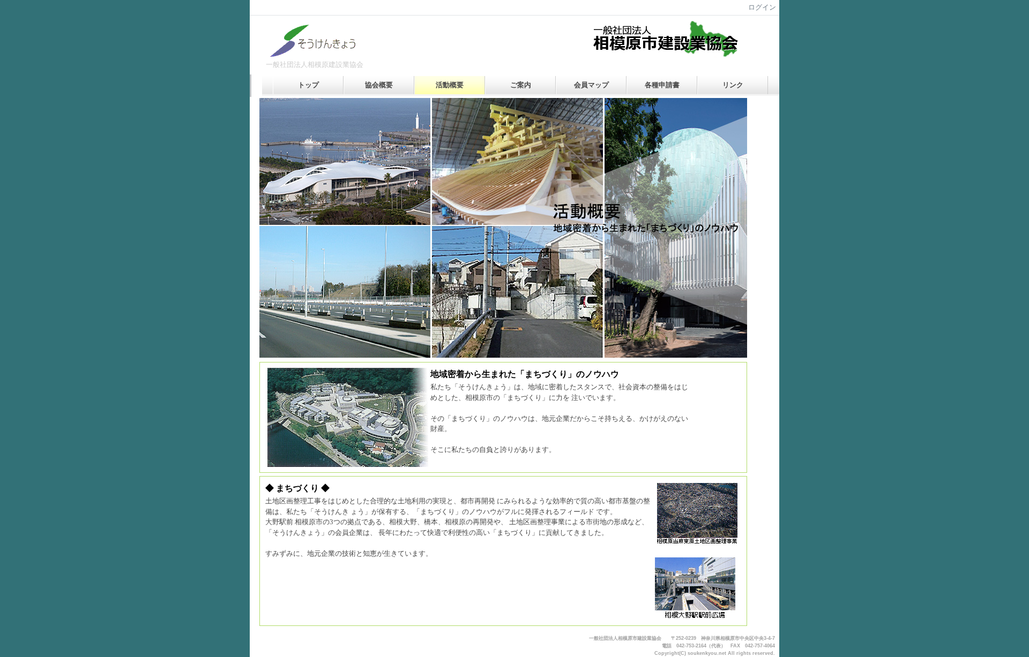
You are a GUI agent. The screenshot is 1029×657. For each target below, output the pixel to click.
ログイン (762, 7)
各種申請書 (662, 85)
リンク (732, 85)
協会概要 (379, 85)
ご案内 (520, 85)
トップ (308, 85)
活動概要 (450, 85)
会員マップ (591, 85)
